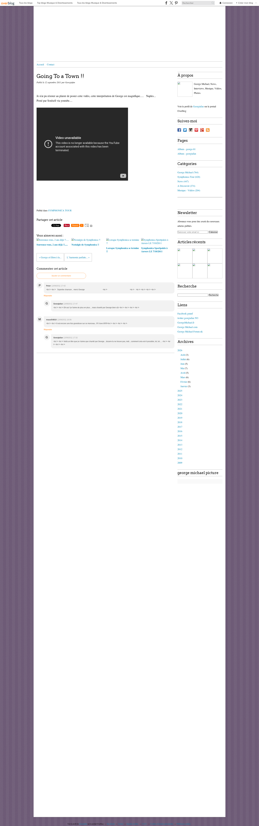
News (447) (183, 181)
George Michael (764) (187, 172)
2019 (179, 417)
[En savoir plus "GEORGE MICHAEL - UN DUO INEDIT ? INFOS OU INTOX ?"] (199, 270)
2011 (179, 453)
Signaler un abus (133, 824)
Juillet (183, 359)
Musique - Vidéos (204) (188, 190)
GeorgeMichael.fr (185, 322)
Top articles (111, 824)
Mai (182, 368)
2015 (179, 435)
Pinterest (196, 130)
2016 (179, 431)
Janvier (183, 386)
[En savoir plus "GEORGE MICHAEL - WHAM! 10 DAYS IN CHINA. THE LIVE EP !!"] (184, 255)
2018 (179, 422)
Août (182, 354)
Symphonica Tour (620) (188, 176)
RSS (208, 130)
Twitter (185, 130)
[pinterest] (176, 3)
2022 (179, 404)
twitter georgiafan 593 (187, 318)
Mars (182, 377)
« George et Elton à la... (50, 257)
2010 (179, 458)
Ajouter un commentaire (61, 276)
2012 (179, 449)
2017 (179, 426)
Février (183, 381)
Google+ (202, 130)
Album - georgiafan (186, 153)
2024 (179, 395)
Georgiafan (198, 106)
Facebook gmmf (185, 313)
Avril (182, 372)
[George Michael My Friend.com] (184, 89)
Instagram (190, 130)
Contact (50, 64)
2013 (179, 444)
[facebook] (166, 3)
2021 (179, 408)
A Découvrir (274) (186, 185)
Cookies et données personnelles (161, 824)
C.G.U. (144, 824)
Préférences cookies (184, 824)
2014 (179, 440)
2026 (179, 350)
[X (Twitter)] (171, 3)
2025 (179, 390)
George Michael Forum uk (190, 331)
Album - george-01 (186, 149)
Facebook (179, 130)
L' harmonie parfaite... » (78, 257)
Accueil (40, 64)
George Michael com (187, 327)
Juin (182, 363)
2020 (179, 413)
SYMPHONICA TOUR (60, 210)
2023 (179, 399)
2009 (179, 462)
